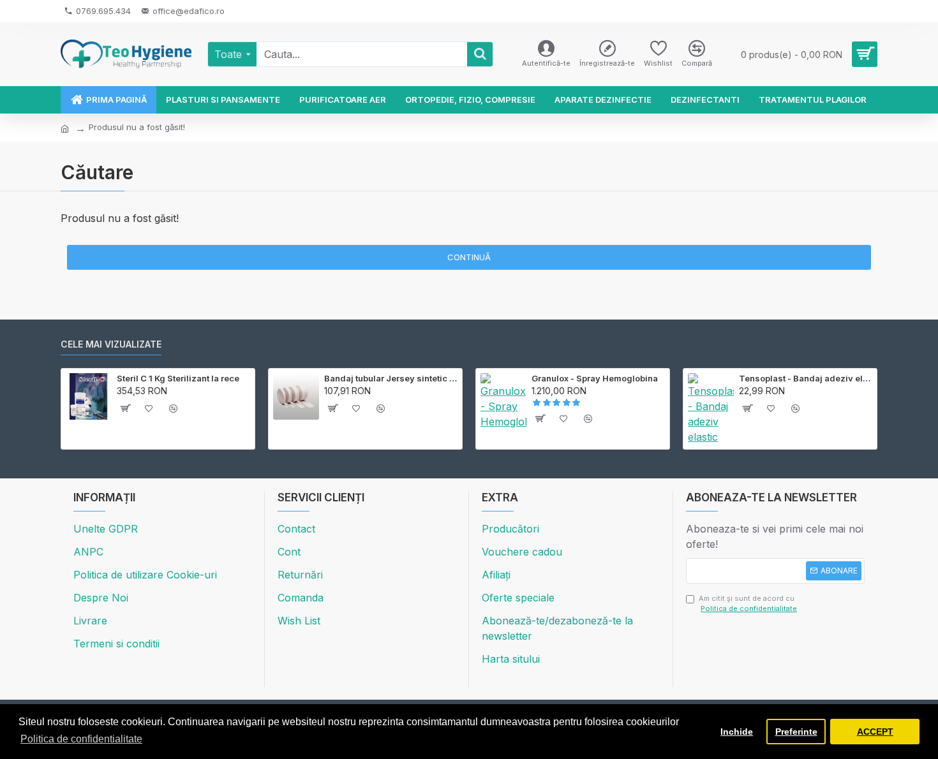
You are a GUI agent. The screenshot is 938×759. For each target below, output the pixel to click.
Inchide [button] (736, 731)
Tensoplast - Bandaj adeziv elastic (805, 378)
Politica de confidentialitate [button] (81, 738)
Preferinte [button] (796, 731)
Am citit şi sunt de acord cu (748, 604)
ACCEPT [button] (875, 731)
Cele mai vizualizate (111, 344)
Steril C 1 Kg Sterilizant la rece (178, 378)
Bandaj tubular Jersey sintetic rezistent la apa (391, 378)
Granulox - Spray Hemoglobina (595, 378)
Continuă (469, 257)
